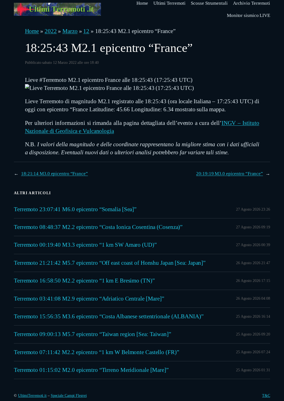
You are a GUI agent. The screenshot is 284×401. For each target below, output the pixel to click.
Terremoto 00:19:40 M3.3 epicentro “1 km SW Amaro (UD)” (85, 245)
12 (86, 31)
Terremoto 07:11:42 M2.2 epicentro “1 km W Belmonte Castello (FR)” (96, 352)
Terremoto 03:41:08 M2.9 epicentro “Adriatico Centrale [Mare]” (89, 299)
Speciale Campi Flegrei (69, 396)
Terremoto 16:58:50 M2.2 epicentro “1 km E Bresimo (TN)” (84, 281)
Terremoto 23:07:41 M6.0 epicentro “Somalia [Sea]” (75, 209)
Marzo (70, 31)
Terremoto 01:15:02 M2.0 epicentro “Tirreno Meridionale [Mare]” (91, 370)
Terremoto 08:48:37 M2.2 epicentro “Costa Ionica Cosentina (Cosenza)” (98, 227)
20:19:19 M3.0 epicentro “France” (229, 173)
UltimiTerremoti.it (32, 396)
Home (32, 31)
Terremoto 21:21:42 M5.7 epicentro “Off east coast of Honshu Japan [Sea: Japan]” (110, 263)
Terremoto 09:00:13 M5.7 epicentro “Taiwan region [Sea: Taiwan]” (92, 334)
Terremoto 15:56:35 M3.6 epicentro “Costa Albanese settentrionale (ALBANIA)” (109, 316)
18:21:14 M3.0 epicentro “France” (54, 173)
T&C (266, 396)
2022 (51, 31)
